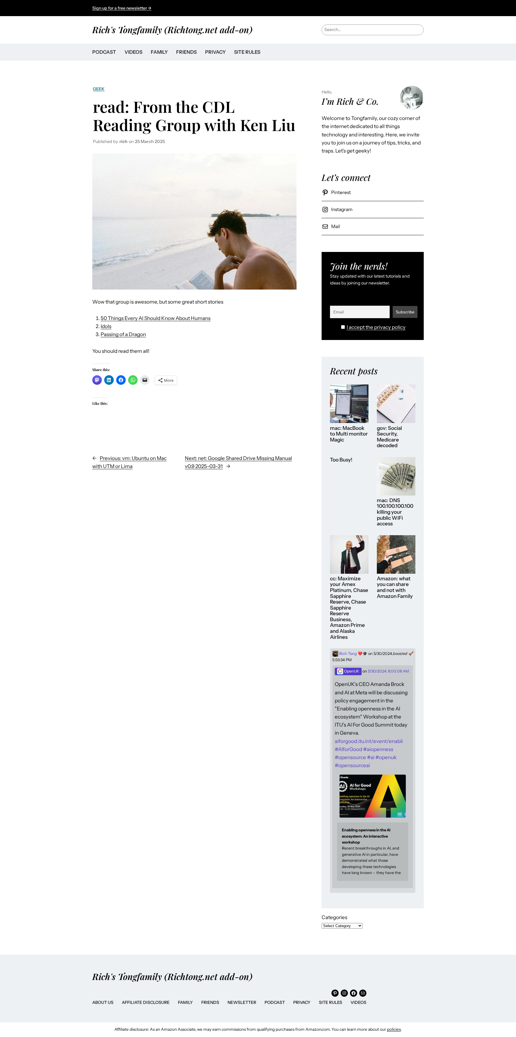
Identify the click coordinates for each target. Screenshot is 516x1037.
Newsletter (242, 1002)
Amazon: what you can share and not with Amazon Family (395, 587)
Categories (334, 917)
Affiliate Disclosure (146, 1002)
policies (394, 1029)
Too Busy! (341, 460)
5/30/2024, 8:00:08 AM (388, 671)
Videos (358, 1002)
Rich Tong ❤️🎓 (352, 653)
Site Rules (330, 1002)
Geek (99, 89)
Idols (106, 326)
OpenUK (351, 671)
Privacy (302, 1002)
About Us (102, 1002)
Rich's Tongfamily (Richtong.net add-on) (172, 29)
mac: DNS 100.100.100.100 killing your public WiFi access (395, 512)
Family (185, 1002)
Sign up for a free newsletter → (121, 8)
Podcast (275, 1002)
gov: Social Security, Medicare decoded (389, 437)
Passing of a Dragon (123, 334)
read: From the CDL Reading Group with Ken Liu (194, 115)
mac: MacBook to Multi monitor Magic (349, 434)
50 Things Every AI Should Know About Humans (156, 318)
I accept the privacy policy (376, 327)
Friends (210, 1002)
